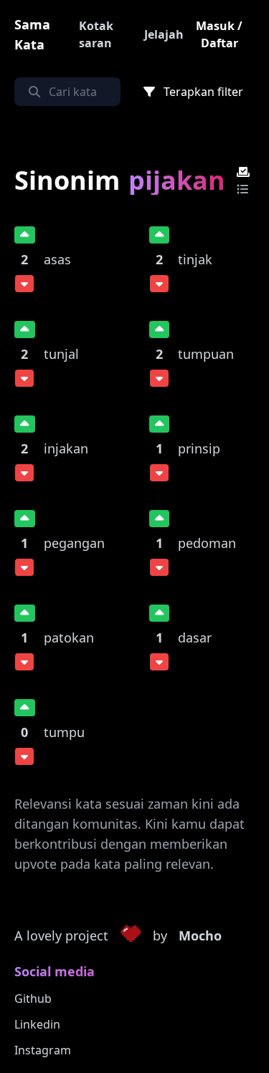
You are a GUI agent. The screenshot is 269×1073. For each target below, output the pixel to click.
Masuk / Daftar (219, 34)
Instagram (42, 1050)
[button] (130, 936)
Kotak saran (96, 34)
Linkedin (37, 1024)
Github (33, 998)
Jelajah (164, 34)
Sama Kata (32, 34)
